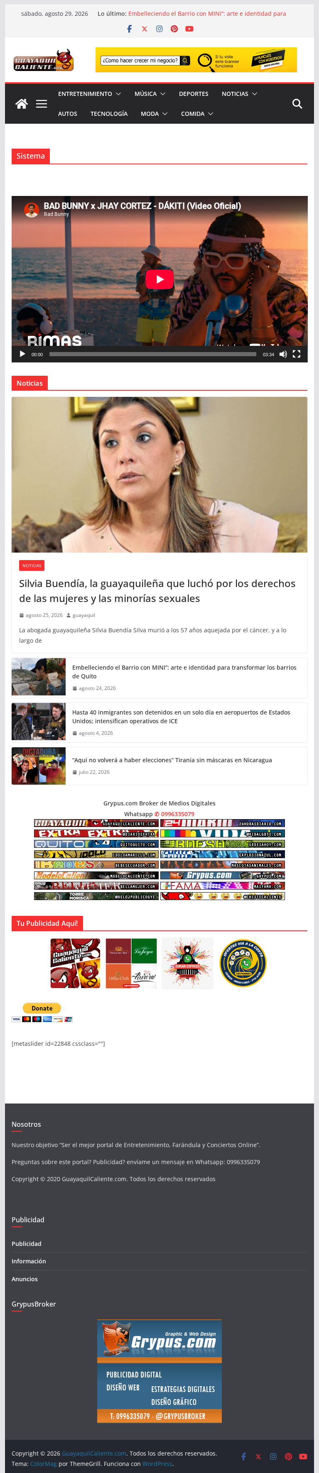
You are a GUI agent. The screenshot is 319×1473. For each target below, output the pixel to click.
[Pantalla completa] (296, 354)
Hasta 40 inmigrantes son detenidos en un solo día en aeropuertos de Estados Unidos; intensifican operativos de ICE (181, 716)
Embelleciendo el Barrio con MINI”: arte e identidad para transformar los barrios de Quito (184, 671)
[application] (160, 279)
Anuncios (25, 1279)
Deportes (194, 94)
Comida (192, 113)
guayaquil (84, 615)
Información (29, 1261)
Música (146, 94)
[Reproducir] (22, 354)
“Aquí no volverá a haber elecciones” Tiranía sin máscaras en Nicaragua (172, 760)
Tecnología (109, 113)
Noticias (235, 94)
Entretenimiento (85, 94)
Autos (67, 113)
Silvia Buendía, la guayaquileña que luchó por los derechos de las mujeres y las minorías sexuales (210, 18)
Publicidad (27, 1244)
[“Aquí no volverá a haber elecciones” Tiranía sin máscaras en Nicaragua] (39, 766)
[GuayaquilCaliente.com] (22, 104)
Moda (150, 113)
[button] (116, 94)
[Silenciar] (283, 354)
